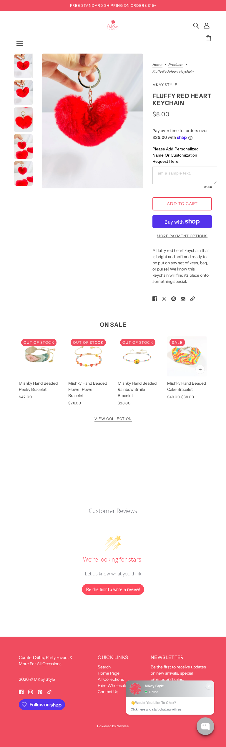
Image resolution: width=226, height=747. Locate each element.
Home (157, 65)
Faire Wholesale (112, 685)
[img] (196, 25)
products (175, 65)
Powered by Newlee (113, 726)
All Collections (111, 679)
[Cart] (209, 38)
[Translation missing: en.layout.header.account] (206, 25)
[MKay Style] (113, 28)
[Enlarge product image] (92, 121)
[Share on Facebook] (154, 298)
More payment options (182, 236)
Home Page (108, 673)
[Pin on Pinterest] (173, 298)
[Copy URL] (192, 298)
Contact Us (108, 691)
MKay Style (164, 84)
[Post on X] (164, 298)
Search (104, 667)
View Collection (113, 419)
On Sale (113, 324)
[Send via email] (183, 298)
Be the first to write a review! (113, 589)
